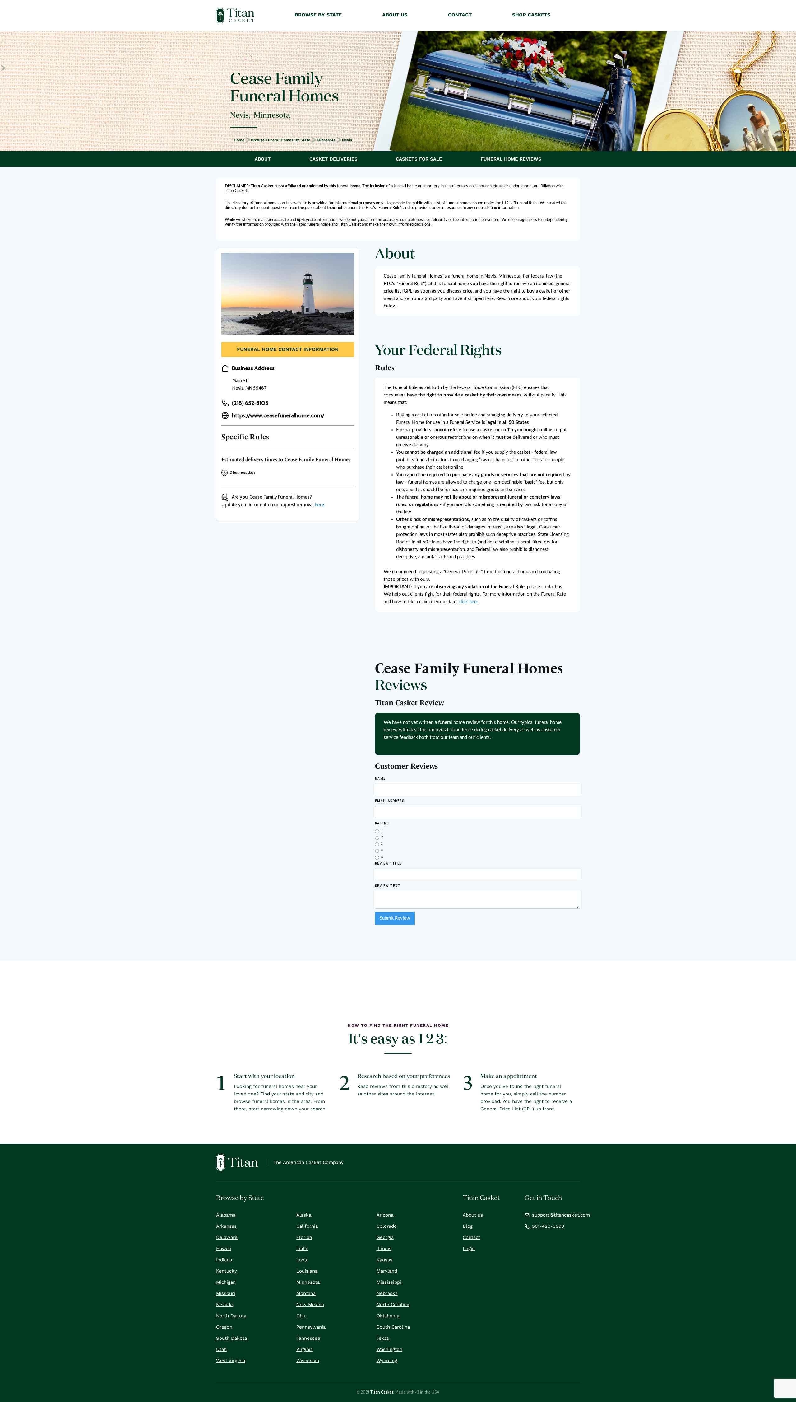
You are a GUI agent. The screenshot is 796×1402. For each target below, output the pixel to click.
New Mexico (310, 1304)
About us (473, 1215)
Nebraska (387, 1293)
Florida (304, 1237)
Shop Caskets (531, 15)
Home (239, 140)
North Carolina (393, 1304)
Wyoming (387, 1360)
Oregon (224, 1327)
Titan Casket (381, 1392)
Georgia (385, 1237)
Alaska (303, 1215)
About (263, 159)
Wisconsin (307, 1360)
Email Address (390, 801)
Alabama (225, 1215)
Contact (471, 1237)
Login (469, 1248)
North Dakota (231, 1316)
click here (468, 601)
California (307, 1226)
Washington (389, 1349)
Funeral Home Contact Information (288, 349)
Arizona (385, 1215)
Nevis (347, 140)
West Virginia (230, 1360)
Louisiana (306, 1271)
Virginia (304, 1349)
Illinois (384, 1248)
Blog (468, 1226)
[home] (235, 15)
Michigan (226, 1282)
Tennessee (308, 1338)
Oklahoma (388, 1316)
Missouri (225, 1293)
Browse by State (318, 15)
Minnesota (326, 140)
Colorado (387, 1226)
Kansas (384, 1260)
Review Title (388, 863)
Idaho (302, 1248)
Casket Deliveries (333, 159)
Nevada (224, 1304)
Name (380, 778)
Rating (382, 823)
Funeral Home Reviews (511, 159)
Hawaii (223, 1248)
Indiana (224, 1260)
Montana (306, 1293)
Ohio (301, 1316)
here (319, 505)
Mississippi (389, 1282)
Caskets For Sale (419, 159)
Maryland (387, 1271)
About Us (394, 15)
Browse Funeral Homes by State (280, 140)
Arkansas (226, 1226)
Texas (383, 1338)
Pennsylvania (311, 1327)
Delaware (227, 1237)
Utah (221, 1349)
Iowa (301, 1260)
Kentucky (226, 1271)
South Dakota (231, 1338)
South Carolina (393, 1327)
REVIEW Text (388, 886)
